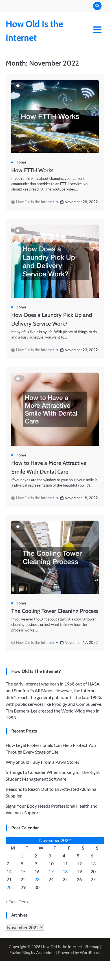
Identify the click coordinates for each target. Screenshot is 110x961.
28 (9, 887)
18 (65, 871)
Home (21, 162)
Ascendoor (45, 952)
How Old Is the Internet (35, 202)
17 (51, 871)
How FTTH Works (32, 170)
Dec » (23, 901)
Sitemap (92, 946)
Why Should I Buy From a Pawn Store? (42, 762)
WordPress (90, 952)
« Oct (11, 901)
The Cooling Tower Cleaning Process (54, 611)
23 (36, 879)
